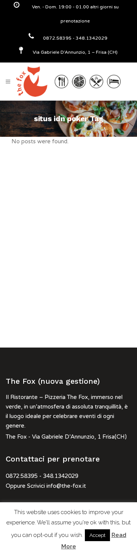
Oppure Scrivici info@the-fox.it (46, 485)
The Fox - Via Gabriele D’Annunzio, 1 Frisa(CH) (66, 436)
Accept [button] (97, 535)
